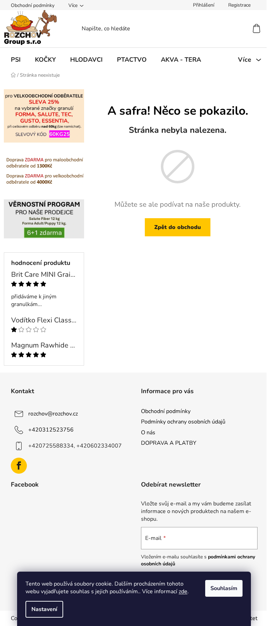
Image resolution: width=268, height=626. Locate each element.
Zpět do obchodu (177, 227)
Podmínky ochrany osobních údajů (183, 422)
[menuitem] (16, 59)
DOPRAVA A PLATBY (168, 443)
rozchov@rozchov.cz (53, 414)
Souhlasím (223, 588)
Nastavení (44, 609)
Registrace (239, 5)
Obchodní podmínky (32, 5)
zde (183, 591)
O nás (148, 432)
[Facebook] (19, 466)
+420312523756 (51, 430)
